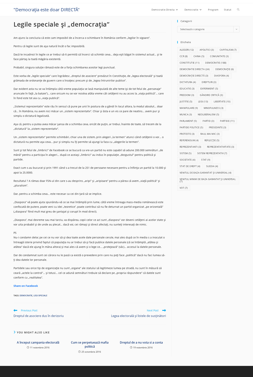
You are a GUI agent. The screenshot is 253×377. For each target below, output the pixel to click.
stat (205, 159)
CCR (184, 56)
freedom (187, 95)
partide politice (191, 127)
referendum (189, 140)
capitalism (228, 49)
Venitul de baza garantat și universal (205, 172)
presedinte (217, 127)
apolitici (207, 49)
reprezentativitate (220, 146)
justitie (186, 101)
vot (184, 187)
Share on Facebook (26, 286)
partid (208, 121)
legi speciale (40, 295)
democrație (224, 69)
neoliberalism (208, 114)
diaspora (221, 75)
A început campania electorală (38, 342)
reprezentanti (190, 146)
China (199, 56)
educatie (187, 88)
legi (203, 101)
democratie (26, 295)
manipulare (189, 108)
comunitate (219, 56)
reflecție (211, 140)
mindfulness (214, 108)
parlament (188, 121)
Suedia (212, 166)
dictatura (188, 82)
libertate (222, 101)
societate (187, 159)
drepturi (209, 82)
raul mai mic (210, 133)
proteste (187, 133)
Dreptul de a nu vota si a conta (141, 342)
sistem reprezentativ (212, 153)
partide (227, 121)
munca (186, 114)
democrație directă (194, 75)
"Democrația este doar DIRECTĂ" (47, 9)
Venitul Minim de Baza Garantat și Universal (208, 180)
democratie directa (195, 69)
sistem (186, 153)
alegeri (187, 49)
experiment (209, 88)
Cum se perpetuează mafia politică (90, 344)
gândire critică (211, 95)
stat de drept (190, 166)
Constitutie (189, 62)
